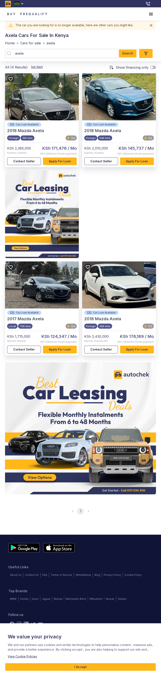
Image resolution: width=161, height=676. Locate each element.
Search (127, 53)
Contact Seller (24, 161)
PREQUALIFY (34, 14)
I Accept (80, 667)
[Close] (151, 25)
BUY (11, 14)
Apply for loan (60, 161)
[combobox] (19, 3)
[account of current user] (151, 14)
